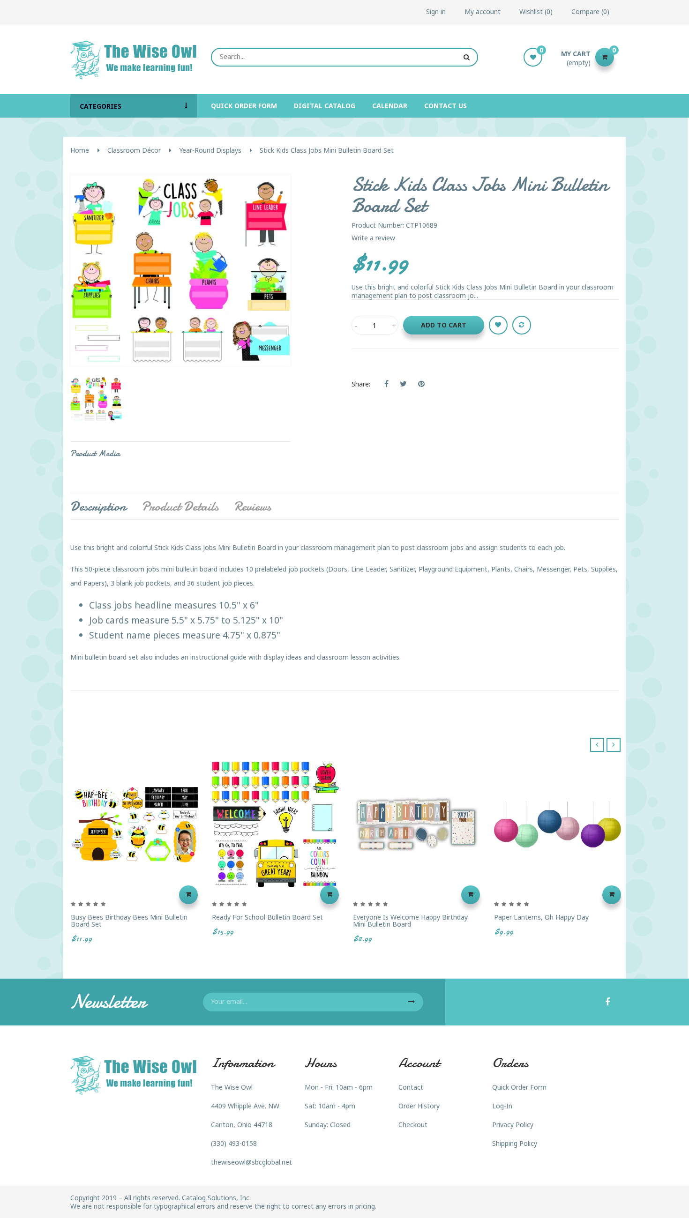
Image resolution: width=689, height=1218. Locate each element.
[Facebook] (607, 1002)
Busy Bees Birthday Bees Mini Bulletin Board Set (129, 921)
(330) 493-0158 (234, 1143)
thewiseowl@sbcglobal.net (251, 1162)
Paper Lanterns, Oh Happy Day (541, 917)
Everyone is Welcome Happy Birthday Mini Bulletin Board (410, 921)
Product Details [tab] (180, 506)
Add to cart (443, 324)
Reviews (252, 506)
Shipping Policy (514, 1143)
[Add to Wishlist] (498, 325)
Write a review (373, 237)
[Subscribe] (411, 1002)
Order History (419, 1105)
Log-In (502, 1105)
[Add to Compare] (521, 325)
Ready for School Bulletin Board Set (267, 917)
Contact (410, 1087)
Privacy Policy (512, 1124)
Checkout (412, 1124)
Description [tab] (98, 506)
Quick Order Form (519, 1087)
